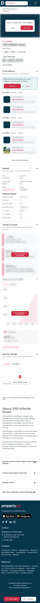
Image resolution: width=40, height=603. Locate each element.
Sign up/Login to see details (20, 254)
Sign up (27, 28)
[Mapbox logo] (7, 383)
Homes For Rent (26, 573)
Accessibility (20, 552)
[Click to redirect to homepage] (2, 3)
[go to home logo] (11, 506)
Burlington (5, 11)
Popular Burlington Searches (14, 473)
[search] (16, 3)
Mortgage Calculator (17, 570)
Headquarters (24, 550)
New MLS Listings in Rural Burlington (18, 492)
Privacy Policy (32, 552)
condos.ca (5, 550)
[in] (14, 522)
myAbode (17, 511)
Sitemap (16, 555)
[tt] (3, 522)
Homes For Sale (13, 573)
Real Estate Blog (7, 566)
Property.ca (6, 511)
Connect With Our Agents (14, 568)
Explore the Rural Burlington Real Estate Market (19, 462)
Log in (13, 28)
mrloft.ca (13, 550)
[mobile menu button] (37, 3)
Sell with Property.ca (23, 566)
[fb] (7, 522)
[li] (11, 522)
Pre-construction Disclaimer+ (20, 588)
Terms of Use (6, 555)
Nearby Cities (8, 483)
